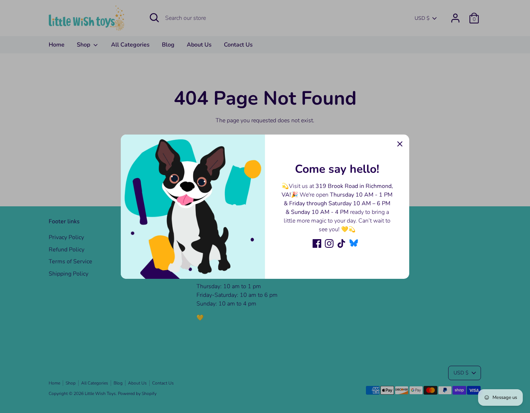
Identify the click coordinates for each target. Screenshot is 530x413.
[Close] (400, 144)
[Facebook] (317, 243)
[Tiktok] (341, 243)
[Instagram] (329, 243)
